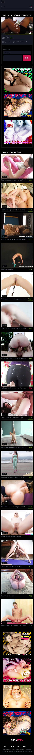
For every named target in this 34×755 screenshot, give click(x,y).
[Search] (31, 7)
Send (26, 58)
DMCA (18, 746)
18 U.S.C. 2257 (27, 746)
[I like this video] (3, 38)
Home (5, 746)
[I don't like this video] (7, 38)
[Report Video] (27, 42)
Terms (11, 746)
